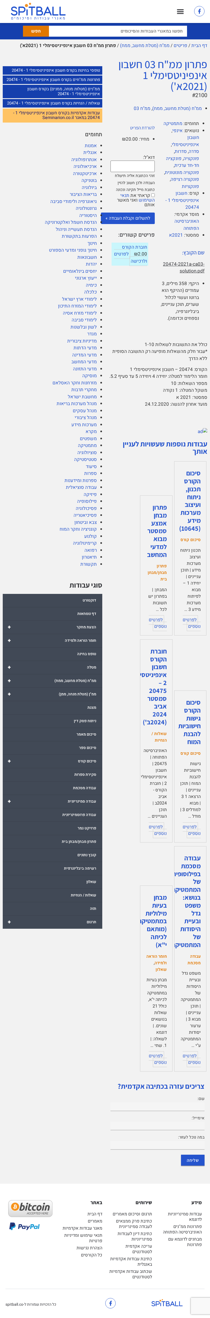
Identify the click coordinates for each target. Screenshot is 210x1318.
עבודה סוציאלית (81, 487)
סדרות (181, 151)
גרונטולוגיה (86, 208)
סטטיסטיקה (85, 459)
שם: (201, 1099)
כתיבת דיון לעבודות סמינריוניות (135, 1236)
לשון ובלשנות (84, 327)
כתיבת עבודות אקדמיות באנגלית (131, 1262)
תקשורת (88, 564)
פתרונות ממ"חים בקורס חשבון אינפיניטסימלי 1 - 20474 (53, 80)
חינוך (92, 243)
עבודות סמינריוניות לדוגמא (185, 1217)
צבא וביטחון (85, 522)
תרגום (52, 922)
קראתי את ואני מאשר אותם (136, 200)
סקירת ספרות (85, 774)
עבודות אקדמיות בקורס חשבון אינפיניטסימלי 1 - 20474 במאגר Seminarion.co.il (56, 116)
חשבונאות (87, 257)
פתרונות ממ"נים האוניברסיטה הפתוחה (182, 1229)
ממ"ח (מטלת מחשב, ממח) (145, 45)
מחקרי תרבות (84, 389)
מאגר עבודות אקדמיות (82, 1228)
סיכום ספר (87, 748)
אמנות (91, 145)
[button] (180, 11)
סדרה (194, 151)
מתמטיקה (87, 445)
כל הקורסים (91, 1255)
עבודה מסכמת (84, 788)
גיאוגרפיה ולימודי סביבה (73, 201)
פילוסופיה (87, 501)
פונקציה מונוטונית (182, 172)
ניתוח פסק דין (85, 721)
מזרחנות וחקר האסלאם (74, 382)
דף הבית (199, 45)
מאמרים (95, 1221)
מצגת (92, 707)
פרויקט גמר (87, 828)
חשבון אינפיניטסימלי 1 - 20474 (182, 200)
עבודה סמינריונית (52, 801)
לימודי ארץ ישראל (79, 299)
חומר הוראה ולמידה (52, 641)
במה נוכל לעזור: (191, 1137)
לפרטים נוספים (192, 623)
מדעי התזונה (85, 368)
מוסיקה (89, 375)
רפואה (90, 550)
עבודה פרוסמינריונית (79, 815)
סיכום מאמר (86, 734)
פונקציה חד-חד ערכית (182, 162)
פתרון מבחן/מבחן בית (79, 841)
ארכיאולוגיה (85, 166)
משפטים (88, 438)
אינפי (177, 130)
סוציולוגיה (87, 452)
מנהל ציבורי (86, 417)
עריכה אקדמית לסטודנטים (139, 1249)
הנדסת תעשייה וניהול (76, 229)
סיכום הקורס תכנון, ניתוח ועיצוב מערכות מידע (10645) (190, 501)
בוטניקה (89, 180)
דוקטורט (89, 600)
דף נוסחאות (86, 614)
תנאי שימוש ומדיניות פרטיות (83, 1238)
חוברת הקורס (134, 247)
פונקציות (190, 186)
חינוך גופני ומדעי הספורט (73, 250)
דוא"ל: (149, 157)
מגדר (92, 333)
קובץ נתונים (86, 855)
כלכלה (90, 292)
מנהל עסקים (85, 410)
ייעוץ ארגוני (86, 278)
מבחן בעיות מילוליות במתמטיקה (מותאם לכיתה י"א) (152, 921)
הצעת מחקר (52, 627)
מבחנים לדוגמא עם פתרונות (185, 1242)
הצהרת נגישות (89, 1248)
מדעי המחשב (84, 361)
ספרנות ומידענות (81, 480)
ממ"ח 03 (142, 108)
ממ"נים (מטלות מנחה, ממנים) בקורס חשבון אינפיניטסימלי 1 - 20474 (63, 91)
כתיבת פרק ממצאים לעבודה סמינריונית (134, 1224)
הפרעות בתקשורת (79, 236)
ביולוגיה (89, 187)
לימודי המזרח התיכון (77, 306)
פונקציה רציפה (185, 179)
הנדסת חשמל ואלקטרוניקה (71, 222)
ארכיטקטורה (85, 173)
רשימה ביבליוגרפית (80, 868)
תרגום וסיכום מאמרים (132, 1214)
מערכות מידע (84, 424)
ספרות (90, 473)
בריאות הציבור (83, 194)
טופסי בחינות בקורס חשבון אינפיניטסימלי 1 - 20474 (56, 70)
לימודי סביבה (84, 320)
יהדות (91, 264)
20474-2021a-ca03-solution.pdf (184, 268)
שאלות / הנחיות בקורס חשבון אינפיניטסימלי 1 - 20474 (53, 103)
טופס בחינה (86, 654)
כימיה (91, 285)
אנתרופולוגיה (84, 159)
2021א (176, 235)
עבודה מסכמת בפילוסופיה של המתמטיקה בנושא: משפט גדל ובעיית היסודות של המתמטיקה (186, 901)
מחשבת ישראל (82, 396)
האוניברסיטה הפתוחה (186, 225)
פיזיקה (90, 494)
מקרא (91, 431)
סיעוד (91, 466)
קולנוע (90, 536)
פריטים (180, 45)
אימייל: (198, 1118)
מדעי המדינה (84, 355)
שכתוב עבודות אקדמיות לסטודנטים (130, 1274)
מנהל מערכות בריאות (77, 403)
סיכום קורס (52, 761)
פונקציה (191, 158)
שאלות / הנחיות (83, 895)
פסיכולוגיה (86, 508)
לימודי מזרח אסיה (80, 313)
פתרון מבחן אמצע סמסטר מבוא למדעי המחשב (157, 531)
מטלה (52, 667)
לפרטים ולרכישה (130, 258)
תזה (93, 908)
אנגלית (90, 152)
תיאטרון (89, 557)
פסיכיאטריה (85, 515)
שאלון (91, 882)
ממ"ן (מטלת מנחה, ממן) (52, 694)
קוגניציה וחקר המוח (78, 529)
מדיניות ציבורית (82, 341)
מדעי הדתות (85, 347)
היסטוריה (88, 215)
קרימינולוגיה (85, 543)
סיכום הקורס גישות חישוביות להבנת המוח (189, 722)
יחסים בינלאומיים (80, 271)
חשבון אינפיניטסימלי (185, 141)
